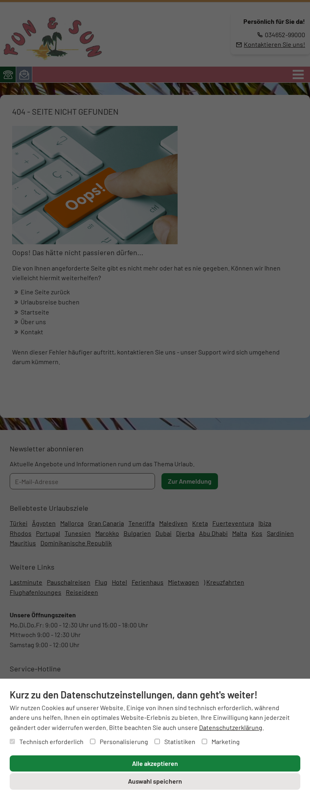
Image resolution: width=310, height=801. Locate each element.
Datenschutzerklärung (230, 727)
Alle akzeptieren (155, 763)
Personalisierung (123, 741)
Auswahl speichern (155, 781)
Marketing (225, 741)
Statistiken (179, 741)
